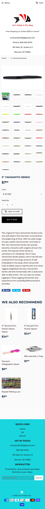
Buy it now (12, 220)
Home (4, 58)
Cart (41, 3)
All (22, 432)
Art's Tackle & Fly (24, 495)
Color (4, 190)
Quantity (5, 200)
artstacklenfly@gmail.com (22, 38)
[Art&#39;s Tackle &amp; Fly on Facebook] (22, 492)
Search (22, 436)
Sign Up (39, 478)
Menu (7, 3)
